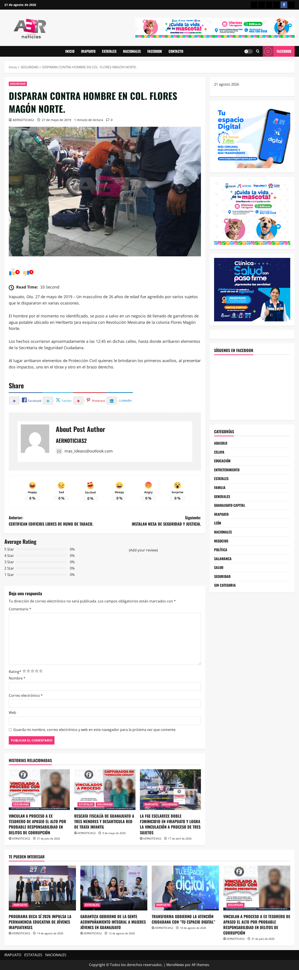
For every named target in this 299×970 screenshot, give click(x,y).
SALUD (218, 567)
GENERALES (222, 496)
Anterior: (51, 521)
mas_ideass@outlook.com (89, 451)
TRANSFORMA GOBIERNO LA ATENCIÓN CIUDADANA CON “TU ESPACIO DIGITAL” (183, 919)
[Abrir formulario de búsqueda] (257, 51)
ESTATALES (109, 51)
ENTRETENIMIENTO (226, 469)
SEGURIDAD (18, 84)
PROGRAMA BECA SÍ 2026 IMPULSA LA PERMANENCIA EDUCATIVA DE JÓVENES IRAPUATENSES (40, 922)
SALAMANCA (223, 558)
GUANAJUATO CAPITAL (229, 505)
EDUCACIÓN (222, 460)
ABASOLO (220, 443)
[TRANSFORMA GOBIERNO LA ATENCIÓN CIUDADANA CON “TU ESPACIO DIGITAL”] (185, 888)
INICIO (69, 51)
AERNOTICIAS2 (23, 120)
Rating (15, 671)
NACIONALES (132, 51)
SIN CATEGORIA (225, 585)
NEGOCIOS (221, 541)
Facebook (284, 51)
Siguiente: (166, 521)
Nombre (17, 678)
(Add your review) (143, 550)
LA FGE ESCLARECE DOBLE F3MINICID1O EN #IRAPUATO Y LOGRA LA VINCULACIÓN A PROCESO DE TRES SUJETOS (170, 824)
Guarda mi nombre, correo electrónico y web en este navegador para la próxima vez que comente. (94, 729)
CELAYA (219, 452)
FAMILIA (219, 487)
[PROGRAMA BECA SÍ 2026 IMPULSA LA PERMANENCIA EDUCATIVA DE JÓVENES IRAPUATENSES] (42, 888)
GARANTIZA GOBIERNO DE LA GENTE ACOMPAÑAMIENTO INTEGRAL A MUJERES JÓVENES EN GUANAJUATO (113, 922)
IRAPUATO (88, 51)
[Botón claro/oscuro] (248, 51)
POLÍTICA (220, 549)
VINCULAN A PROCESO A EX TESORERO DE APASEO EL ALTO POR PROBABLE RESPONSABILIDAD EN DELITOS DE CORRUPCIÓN (37, 824)
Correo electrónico (26, 695)
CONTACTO (176, 51)
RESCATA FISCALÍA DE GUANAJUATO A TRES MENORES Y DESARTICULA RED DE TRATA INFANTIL (104, 821)
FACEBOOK (154, 51)
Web (12, 712)
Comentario (20, 609)
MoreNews (175, 964)
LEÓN (217, 523)
